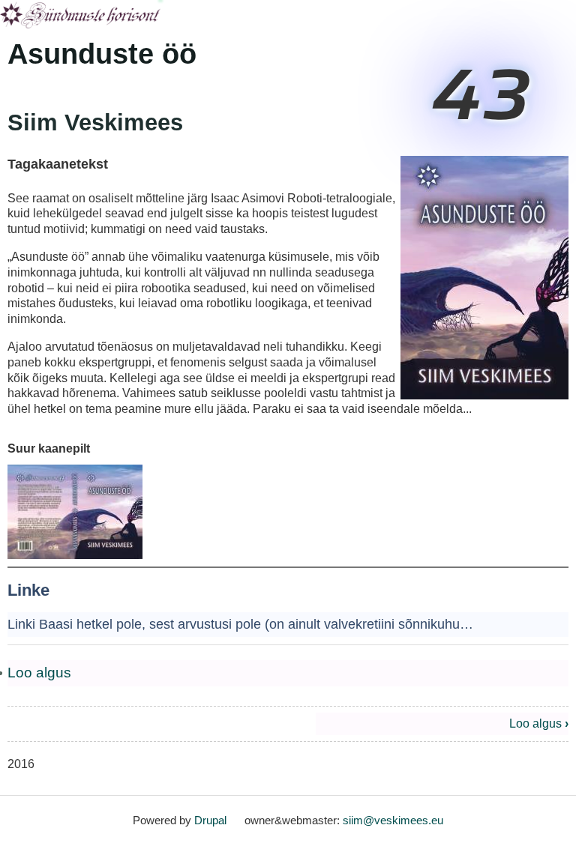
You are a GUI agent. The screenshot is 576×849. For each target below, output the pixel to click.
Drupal (210, 820)
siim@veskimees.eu (393, 820)
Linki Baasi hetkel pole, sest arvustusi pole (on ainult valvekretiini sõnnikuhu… (240, 624)
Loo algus (39, 672)
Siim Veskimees (95, 122)
